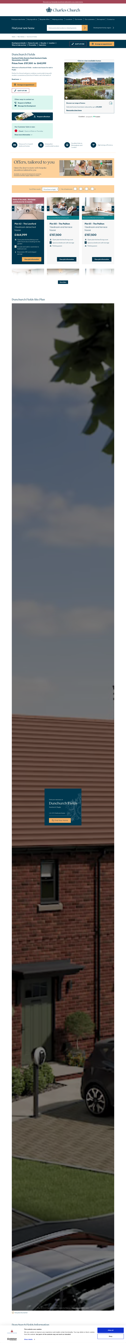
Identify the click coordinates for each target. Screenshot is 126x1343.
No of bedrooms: (67, 189)
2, (83, 189)
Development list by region (102, 28)
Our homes (78, 19)
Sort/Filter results (35, 189)
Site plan (43, 43)
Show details (28, 1339)
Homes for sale (33, 43)
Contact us (110, 19)
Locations (69, 19)
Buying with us (32, 19)
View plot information (31, 259)
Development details (19, 43)
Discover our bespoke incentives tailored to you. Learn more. (63, 2)
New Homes (21, 37)
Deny (110, 1336)
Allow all (110, 1330)
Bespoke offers (45, 19)
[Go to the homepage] (63, 10)
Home (13, 37)
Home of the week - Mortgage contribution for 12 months (24, 200)
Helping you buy (57, 19)
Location (52, 43)
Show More (63, 282)
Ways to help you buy (19, 45)
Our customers (90, 19)
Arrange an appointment (103, 44)
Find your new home (18, 19)
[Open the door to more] (63, 168)
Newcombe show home (74, 110)
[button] (68, 81)
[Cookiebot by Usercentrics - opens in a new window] (12, 1339)
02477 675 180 (79, 44)
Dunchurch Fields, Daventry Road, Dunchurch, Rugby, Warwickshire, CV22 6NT (29, 59)
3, (89, 189)
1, (77, 189)
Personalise (32, 45)
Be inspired (101, 19)
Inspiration (42, 45)
